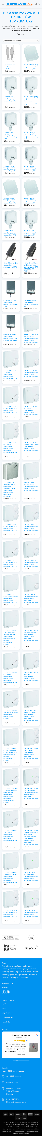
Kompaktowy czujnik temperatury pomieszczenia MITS (10, 265)
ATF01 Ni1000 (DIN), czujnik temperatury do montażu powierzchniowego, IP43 (31, 101)
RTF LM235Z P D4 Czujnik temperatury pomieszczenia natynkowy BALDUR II (10, 529)
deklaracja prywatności (25, 1131)
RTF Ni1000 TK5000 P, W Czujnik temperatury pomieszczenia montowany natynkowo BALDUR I (10, 835)
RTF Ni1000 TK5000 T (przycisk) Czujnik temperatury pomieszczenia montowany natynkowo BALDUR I (10, 877)
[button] (3, 4)
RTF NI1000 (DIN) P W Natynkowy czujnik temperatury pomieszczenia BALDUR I (10, 714)
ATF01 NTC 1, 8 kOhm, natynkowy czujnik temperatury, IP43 (31, 136)
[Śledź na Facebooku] (4, 992)
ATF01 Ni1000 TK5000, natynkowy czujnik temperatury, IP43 (10, 136)
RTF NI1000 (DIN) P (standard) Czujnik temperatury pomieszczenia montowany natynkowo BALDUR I (31, 635)
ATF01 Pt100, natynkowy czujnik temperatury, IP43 (9, 233)
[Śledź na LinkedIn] (8, 992)
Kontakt (33, 1126)
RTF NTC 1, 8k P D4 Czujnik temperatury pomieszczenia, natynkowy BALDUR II (10, 915)
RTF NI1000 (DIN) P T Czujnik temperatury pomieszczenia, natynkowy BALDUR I (31, 676)
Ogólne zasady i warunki (14, 1124)
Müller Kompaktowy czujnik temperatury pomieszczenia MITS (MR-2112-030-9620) (31, 267)
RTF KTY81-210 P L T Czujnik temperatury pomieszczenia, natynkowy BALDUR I (10, 374)
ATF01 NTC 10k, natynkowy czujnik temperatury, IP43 (9, 169)
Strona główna (8, 26)
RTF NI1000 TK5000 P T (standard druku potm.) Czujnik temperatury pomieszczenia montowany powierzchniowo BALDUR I (10, 796)
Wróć (26, 1126)
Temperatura (32, 26)
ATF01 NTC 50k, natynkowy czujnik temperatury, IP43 (30, 201)
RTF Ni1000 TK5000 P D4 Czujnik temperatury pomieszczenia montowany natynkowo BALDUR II (31, 754)
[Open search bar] (39, 4)
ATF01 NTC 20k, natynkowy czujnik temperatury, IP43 (30, 169)
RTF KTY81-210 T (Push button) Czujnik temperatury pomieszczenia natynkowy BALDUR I (31, 446)
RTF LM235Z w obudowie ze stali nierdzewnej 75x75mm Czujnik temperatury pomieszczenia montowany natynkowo (9, 489)
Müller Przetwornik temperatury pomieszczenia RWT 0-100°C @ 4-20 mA (10, 337)
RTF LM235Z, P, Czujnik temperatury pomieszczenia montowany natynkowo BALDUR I (31, 598)
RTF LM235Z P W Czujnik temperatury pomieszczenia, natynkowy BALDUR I (31, 563)
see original (30, 1051)
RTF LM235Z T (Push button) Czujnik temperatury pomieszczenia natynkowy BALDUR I (10, 598)
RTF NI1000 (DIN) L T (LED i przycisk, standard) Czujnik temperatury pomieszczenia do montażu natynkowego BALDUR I (10, 637)
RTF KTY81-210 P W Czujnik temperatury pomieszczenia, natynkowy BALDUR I (31, 410)
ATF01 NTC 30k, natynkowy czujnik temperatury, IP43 (9, 201)
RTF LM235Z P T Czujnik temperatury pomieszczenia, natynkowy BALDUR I (10, 563)
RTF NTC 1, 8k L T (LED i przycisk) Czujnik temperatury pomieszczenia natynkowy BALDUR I (31, 877)
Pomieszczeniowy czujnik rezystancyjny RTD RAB (10, 67)
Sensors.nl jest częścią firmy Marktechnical (21, 1122)
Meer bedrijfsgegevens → (16, 1102)
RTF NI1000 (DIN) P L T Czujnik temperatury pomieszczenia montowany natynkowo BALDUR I (10, 677)
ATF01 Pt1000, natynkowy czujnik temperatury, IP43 (30, 233)
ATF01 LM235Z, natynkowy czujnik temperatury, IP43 (9, 99)
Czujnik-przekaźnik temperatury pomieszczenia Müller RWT (10, 303)
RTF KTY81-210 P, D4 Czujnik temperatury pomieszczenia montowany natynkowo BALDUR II (10, 448)
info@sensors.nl (12, 1082)
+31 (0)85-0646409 (14, 1076)
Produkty (21, 26)
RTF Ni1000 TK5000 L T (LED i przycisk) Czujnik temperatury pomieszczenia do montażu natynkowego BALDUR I (10, 754)
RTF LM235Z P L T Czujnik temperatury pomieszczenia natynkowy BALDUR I (31, 527)
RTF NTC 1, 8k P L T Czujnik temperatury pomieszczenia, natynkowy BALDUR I (31, 914)
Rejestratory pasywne (11, 28)
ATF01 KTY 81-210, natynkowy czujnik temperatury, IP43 (31, 67)
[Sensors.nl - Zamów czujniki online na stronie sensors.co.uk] (19, 4)
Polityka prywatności (14, 1126)
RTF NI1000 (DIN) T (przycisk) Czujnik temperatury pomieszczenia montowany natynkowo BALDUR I (31, 715)
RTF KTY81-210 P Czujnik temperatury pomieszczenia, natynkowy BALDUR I (31, 373)
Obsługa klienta (31, 1124)
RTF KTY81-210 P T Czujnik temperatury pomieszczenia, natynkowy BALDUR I (10, 409)
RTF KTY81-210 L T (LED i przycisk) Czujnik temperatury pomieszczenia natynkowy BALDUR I (31, 338)
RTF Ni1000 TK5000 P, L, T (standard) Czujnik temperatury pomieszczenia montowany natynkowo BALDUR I (31, 793)
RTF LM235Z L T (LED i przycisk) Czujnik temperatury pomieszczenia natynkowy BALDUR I (31, 486)
